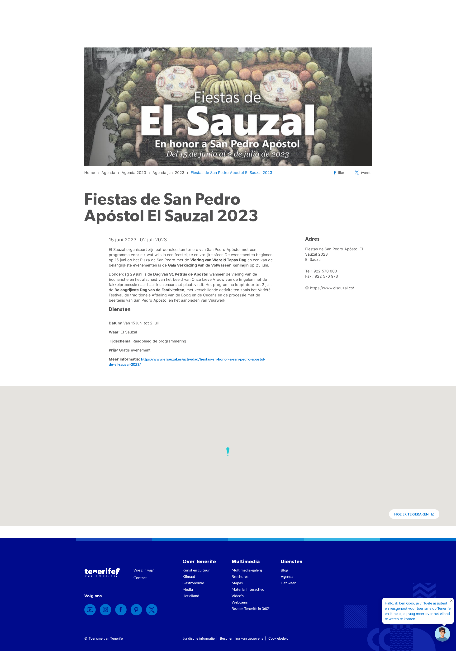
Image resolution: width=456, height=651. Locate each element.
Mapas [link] (237, 583)
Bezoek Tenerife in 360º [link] (251, 608)
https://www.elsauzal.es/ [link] (332, 288)
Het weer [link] (288, 583)
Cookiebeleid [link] (278, 638)
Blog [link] (284, 570)
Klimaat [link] (188, 576)
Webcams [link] (240, 602)
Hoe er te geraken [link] (411, 514)
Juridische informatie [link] (198, 638)
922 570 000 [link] (325, 271)
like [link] (341, 172)
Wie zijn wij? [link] (143, 570)
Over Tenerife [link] (199, 561)
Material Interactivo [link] (248, 589)
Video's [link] (238, 595)
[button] (228, 451)
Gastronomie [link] (193, 583)
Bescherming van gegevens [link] (241, 638)
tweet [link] (365, 172)
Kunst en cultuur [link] (196, 570)
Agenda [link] (287, 576)
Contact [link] (140, 577)
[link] (89, 172)
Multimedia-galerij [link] (247, 570)
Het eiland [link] (190, 595)
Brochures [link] (240, 576)
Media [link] (187, 589)
